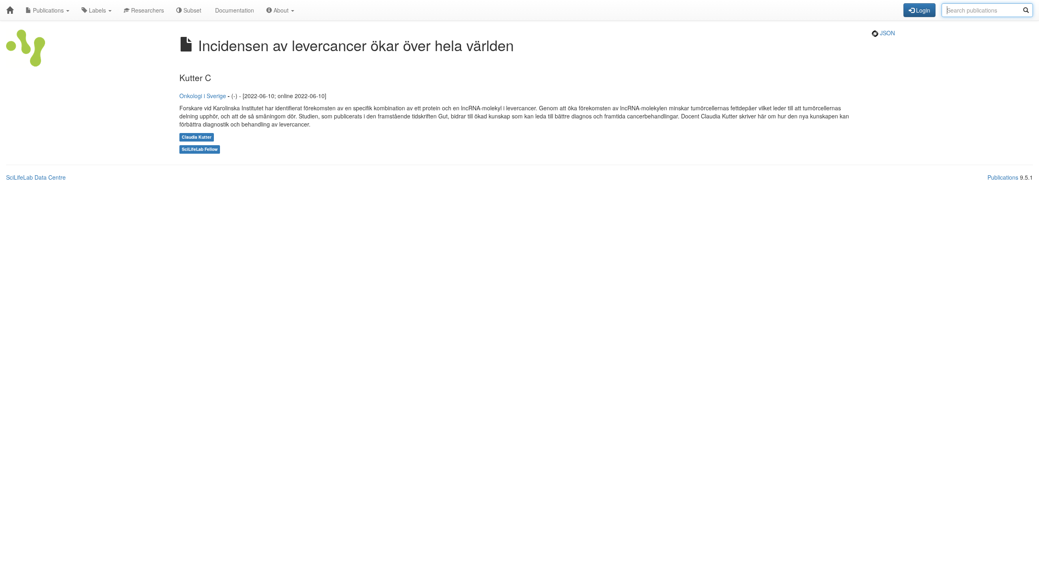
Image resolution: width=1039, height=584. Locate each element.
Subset (191, 10)
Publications (48, 10)
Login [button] (922, 10)
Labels (97, 10)
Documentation (233, 10)
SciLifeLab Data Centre (36, 177)
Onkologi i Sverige (202, 96)
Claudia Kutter (196, 137)
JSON (886, 33)
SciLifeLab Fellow (200, 149)
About (281, 10)
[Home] (9, 10)
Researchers (146, 10)
